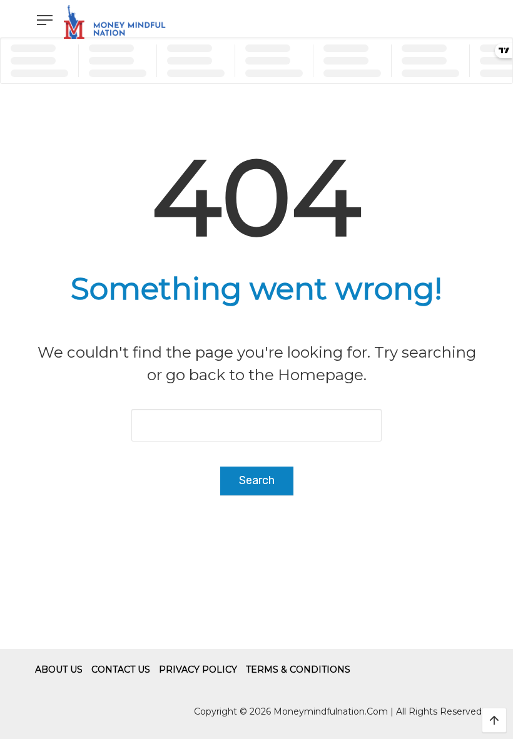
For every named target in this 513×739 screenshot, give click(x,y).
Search (257, 480)
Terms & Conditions (298, 669)
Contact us (120, 669)
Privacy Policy (198, 669)
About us (59, 669)
